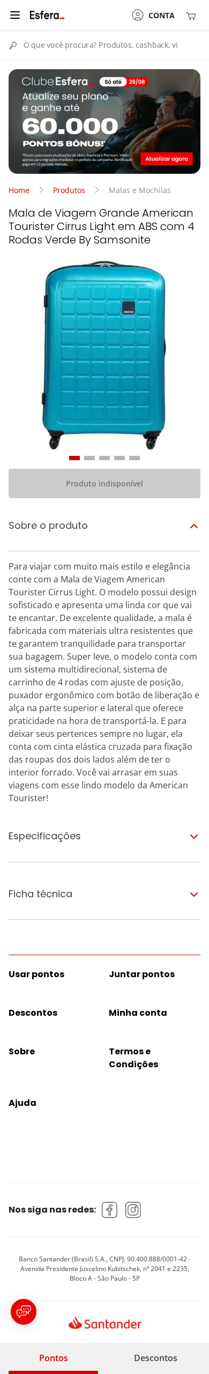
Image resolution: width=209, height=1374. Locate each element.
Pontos (53, 1358)
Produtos (69, 190)
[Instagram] (133, 1210)
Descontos (155, 1358)
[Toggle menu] (15, 15)
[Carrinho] (192, 15)
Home (19, 190)
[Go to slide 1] (74, 458)
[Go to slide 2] (89, 458)
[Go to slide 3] (104, 458)
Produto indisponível (104, 483)
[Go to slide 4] (119, 458)
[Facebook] (110, 1210)
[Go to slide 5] (134, 458)
